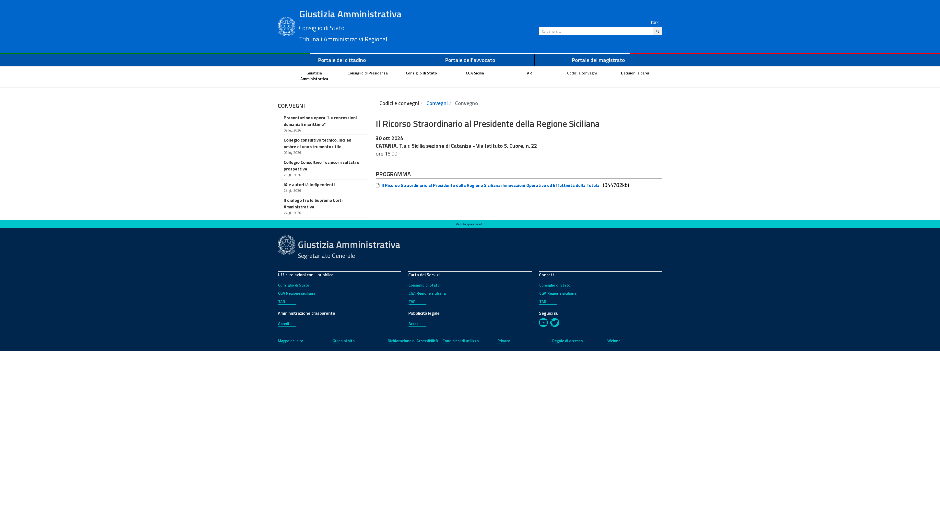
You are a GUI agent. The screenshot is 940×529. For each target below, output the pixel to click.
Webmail (615, 341)
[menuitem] (314, 76)
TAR (281, 301)
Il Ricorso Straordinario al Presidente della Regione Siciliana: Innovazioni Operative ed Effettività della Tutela (490, 185)
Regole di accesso (567, 341)
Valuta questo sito (470, 224)
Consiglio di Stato (293, 285)
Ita (653, 22)
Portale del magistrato (598, 60)
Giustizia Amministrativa (350, 25)
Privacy (503, 341)
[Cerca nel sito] (657, 31)
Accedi (283, 323)
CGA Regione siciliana (296, 293)
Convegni (437, 103)
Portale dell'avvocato (470, 60)
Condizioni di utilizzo (461, 341)
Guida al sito (344, 341)
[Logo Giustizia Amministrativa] (286, 26)
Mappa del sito (290, 341)
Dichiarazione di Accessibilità (413, 341)
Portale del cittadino (342, 60)
